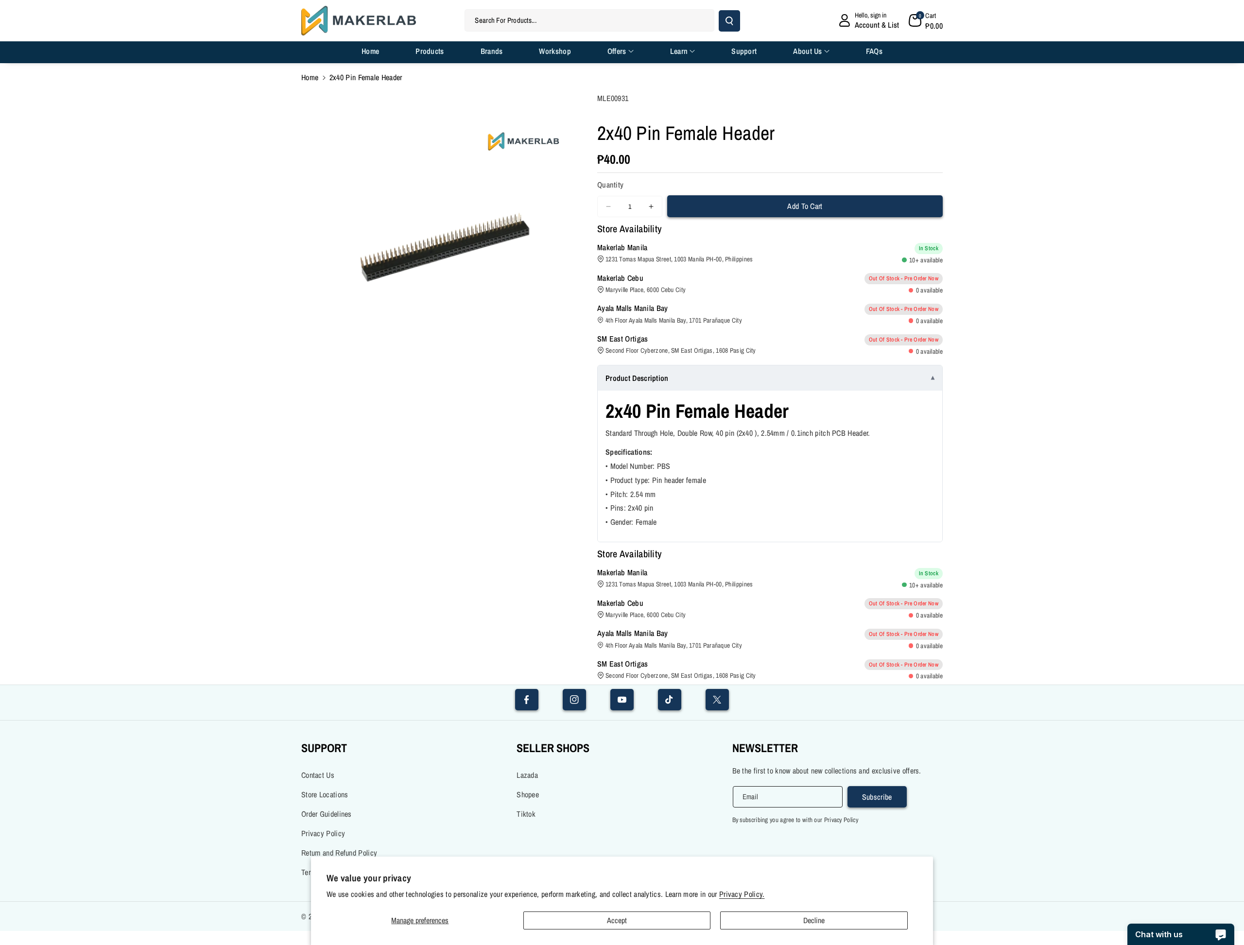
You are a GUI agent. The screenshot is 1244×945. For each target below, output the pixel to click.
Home (309, 77)
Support (324, 748)
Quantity (610, 184)
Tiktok (526, 813)
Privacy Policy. (742, 894)
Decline (814, 920)
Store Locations (324, 794)
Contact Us (317, 775)
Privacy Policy (323, 833)
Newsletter (765, 748)
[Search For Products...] (729, 21)
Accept (617, 920)
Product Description (637, 378)
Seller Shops (553, 748)
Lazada (527, 775)
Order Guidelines (326, 813)
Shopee (528, 794)
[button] (926, 20)
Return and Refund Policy (339, 852)
